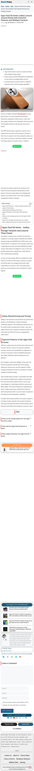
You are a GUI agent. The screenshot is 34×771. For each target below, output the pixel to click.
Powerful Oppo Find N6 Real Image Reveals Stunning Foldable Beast (19, 608)
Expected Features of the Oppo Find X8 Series (14, 212)
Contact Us (8, 756)
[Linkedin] (6, 640)
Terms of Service (9, 759)
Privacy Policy (25, 756)
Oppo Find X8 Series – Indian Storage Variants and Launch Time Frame (16, 207)
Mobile (7, 7)
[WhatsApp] (5, 768)
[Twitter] (4, 639)
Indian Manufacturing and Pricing (12, 210)
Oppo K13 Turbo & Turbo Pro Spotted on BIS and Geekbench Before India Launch (20, 615)
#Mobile (18, 729)
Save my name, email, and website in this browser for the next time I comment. (15, 703)
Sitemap (22, 762)
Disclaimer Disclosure (23, 759)
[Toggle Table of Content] (29, 203)
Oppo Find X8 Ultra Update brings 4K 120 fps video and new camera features (20, 622)
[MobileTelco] (6, 2)
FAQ (3, 214)
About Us (16, 756)
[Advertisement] (17, 44)
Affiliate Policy (13, 762)
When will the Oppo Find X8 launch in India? (15, 220)
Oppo (11, 7)
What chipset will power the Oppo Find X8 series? (16, 222)
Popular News (9, 724)
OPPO (2, 111)
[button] (28, 2)
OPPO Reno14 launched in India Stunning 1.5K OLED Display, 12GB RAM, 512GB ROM (20, 629)
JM (6, 23)
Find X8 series (22, 114)
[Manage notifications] (30, 767)
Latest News (25, 724)
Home (2, 7)
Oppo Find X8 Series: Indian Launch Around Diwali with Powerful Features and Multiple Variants (16, 18)
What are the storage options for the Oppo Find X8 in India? (16, 217)
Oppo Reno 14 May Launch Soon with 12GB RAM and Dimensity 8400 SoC (19, 449)
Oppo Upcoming (7, 651)
